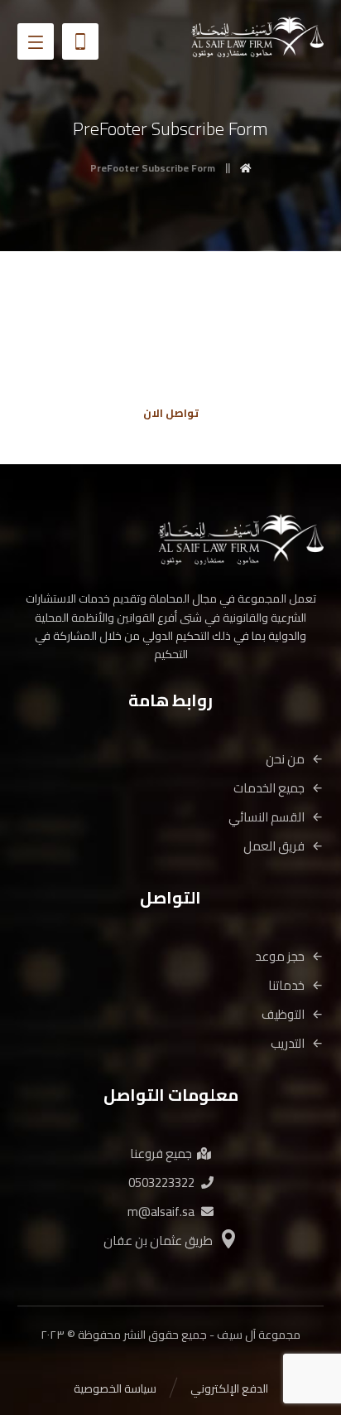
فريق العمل (274, 846)
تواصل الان (171, 413)
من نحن (285, 759)
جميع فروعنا (161, 1153)
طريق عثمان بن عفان (158, 1240)
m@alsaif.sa (161, 1211)
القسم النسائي (266, 817)
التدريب (288, 1043)
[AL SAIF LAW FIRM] (257, 37)
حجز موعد (280, 956)
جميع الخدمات (269, 788)
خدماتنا (286, 985)
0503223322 (161, 1182)
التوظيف (283, 1014)
